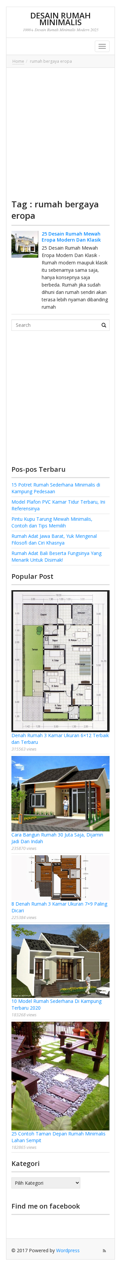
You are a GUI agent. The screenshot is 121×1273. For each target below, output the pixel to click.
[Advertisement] (60, 133)
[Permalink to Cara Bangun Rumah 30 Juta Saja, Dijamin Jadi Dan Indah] (60, 793)
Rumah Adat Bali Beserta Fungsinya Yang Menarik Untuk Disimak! (56, 556)
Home (18, 61)
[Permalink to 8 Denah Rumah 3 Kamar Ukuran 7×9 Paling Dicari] (60, 878)
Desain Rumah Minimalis (60, 19)
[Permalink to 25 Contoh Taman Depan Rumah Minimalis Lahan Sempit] (60, 1076)
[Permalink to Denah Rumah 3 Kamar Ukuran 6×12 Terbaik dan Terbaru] (60, 661)
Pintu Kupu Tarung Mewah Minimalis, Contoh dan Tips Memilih (51, 522)
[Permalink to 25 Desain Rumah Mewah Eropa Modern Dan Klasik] (24, 244)
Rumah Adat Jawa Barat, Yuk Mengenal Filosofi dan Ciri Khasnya (54, 539)
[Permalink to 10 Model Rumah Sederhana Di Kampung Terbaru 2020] (60, 961)
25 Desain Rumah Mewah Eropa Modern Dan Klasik (71, 237)
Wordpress (68, 1250)
